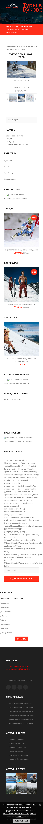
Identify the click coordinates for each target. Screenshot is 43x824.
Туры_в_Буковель (23, 91)
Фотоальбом (19, 46)
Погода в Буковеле (12, 399)
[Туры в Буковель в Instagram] (14, 687)
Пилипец (5, 616)
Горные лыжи (10, 179)
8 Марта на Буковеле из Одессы (21, 304)
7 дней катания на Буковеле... (21, 723)
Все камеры (17, 380)
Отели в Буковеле (17, 743)
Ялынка (5, 628)
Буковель (31, 46)
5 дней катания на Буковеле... (21, 707)
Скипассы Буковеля (17, 747)
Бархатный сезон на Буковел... (22, 715)
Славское (5, 607)
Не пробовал (7, 633)
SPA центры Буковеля (18, 755)
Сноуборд (8, 173)
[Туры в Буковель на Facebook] (8, 687)
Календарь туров (16, 739)
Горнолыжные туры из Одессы (18, 442)
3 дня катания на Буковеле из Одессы (21, 250)
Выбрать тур (16, 195)
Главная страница (12, 29)
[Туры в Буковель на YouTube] (25, 687)
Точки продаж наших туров (19, 680)
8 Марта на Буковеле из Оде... (21, 719)
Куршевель (6, 624)
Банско (4, 620)
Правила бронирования (19, 759)
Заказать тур (21, 230)
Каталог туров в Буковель (15, 198)
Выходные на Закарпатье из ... (22, 711)
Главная (9, 46)
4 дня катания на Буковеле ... (21, 703)
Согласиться (21, 821)
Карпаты (8, 167)
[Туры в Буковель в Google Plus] (19, 687)
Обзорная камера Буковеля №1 (17, 383)
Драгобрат (6, 611)
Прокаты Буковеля (17, 751)
